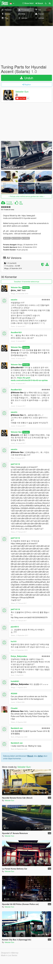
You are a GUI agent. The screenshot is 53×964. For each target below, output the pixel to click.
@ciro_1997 (16, 290)
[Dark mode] (46, 3)
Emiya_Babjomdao (19, 656)
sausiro (14, 299)
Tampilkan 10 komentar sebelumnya (26, 281)
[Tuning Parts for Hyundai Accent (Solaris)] (26, 155)
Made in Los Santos (9, 955)
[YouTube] (16, 94)
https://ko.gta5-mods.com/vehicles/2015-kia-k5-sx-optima (29, 379)
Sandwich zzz (17, 728)
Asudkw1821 (16, 332)
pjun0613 (15, 626)
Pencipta (26, 287)
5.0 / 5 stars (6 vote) (7, 209)
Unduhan (9, 204)
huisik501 (15, 681)
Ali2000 (14, 693)
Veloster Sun (21, 91)
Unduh (28, 78)
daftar (40, 756)
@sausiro (15, 350)
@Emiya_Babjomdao (20, 684)
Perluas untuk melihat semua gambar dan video (26, 196)
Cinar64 (14, 708)
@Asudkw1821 (17, 367)
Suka (21, 204)
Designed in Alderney (9, 952)
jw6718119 (15, 464)
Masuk (30, 756)
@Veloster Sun (17, 392)
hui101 (14, 641)
